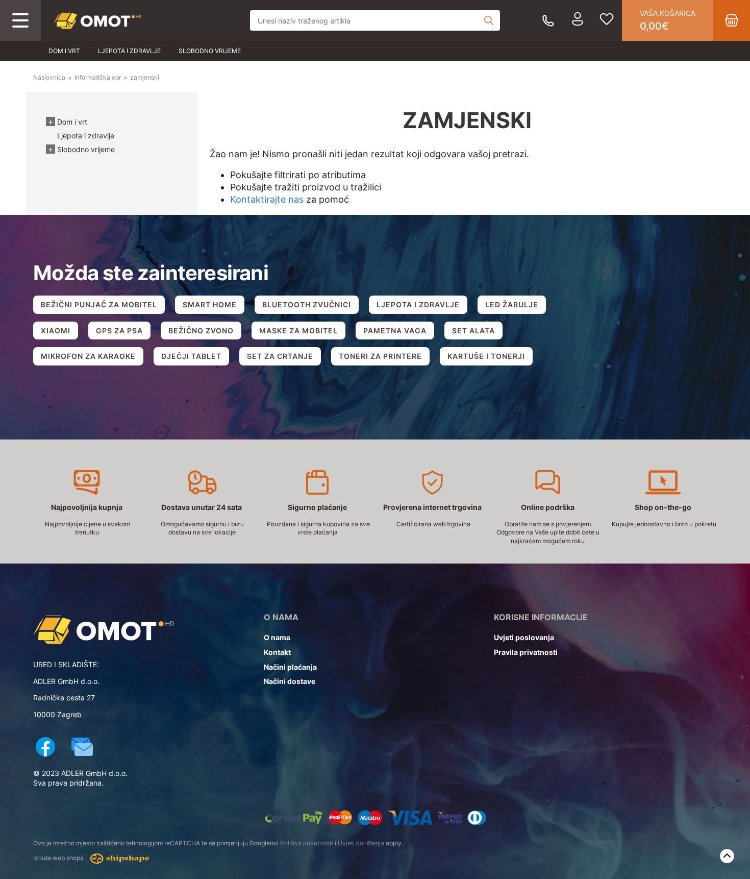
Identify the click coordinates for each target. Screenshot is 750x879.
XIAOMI (55, 330)
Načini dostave (289, 681)
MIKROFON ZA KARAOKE (88, 356)
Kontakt (277, 652)
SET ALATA (473, 330)
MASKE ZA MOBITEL (298, 330)
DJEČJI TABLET (191, 356)
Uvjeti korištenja (361, 843)
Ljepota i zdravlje (129, 51)
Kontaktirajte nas (267, 199)
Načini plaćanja (290, 667)
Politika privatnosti (306, 843)
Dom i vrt (64, 51)
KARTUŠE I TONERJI (486, 356)
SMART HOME (210, 304)
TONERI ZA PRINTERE (380, 356)
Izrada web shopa (59, 858)
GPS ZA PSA (119, 330)
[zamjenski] (97, 21)
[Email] (82, 748)
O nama (277, 637)
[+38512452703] (548, 20)
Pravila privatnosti (526, 652)
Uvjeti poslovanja (524, 637)
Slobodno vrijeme (210, 51)
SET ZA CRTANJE (280, 356)
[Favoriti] (606, 20)
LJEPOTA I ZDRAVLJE (418, 304)
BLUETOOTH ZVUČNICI (306, 304)
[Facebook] (45, 748)
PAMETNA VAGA (395, 330)
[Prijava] (577, 20)
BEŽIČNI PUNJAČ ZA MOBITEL (99, 304)
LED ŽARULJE (511, 304)
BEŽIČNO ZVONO (201, 330)
